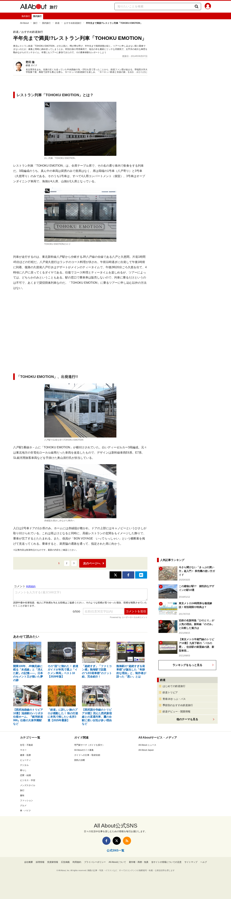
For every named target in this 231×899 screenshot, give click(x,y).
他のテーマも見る (187, 719)
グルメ (23, 805)
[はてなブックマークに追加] (141, 575)
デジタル (24, 765)
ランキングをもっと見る (187, 664)
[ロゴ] (80, 215)
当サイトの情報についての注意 (166, 862)
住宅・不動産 (26, 745)
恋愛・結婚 (25, 775)
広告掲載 (65, 862)
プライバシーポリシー (95, 862)
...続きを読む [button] (141, 72)
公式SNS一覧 (115, 850)
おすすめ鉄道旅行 (72, 23)
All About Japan (146, 750)
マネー (23, 750)
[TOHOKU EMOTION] (80, 129)
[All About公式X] (117, 841)
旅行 (54, 7)
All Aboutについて (117, 862)
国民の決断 (79, 760)
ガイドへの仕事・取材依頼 (87, 755)
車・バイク (25, 810)
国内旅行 (37, 16)
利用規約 (77, 862)
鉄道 (57, 23)
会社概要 (28, 862)
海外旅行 (25, 16)
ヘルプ (203, 862)
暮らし (23, 770)
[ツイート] (115, 575)
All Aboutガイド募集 (84, 750)
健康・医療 (25, 755)
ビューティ (25, 760)
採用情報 (40, 862)
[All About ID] (208, 6)
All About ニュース (147, 745)
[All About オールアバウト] (33, 7)
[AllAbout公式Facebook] (106, 841)
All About (24, 23)
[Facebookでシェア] (128, 575)
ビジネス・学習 (27, 780)
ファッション (26, 800)
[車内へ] (80, 491)
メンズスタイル (27, 785)
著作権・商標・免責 (138, 862)
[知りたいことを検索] (196, 6)
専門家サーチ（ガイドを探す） (89, 745)
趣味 (22, 795)
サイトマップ (190, 862)
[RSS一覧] (127, 841)
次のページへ (92, 563)
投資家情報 (52, 862)
